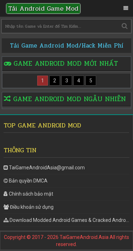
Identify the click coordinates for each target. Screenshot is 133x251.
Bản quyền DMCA (28, 181)
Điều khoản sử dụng (32, 207)
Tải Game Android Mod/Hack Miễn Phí (66, 45)
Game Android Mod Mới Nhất (65, 63)
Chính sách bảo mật (31, 194)
